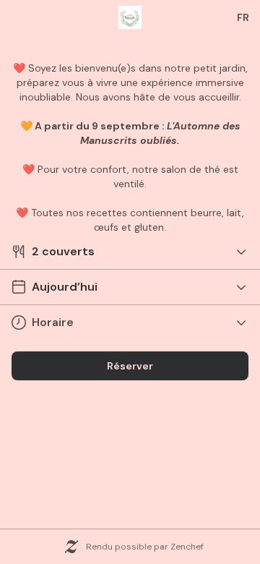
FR (243, 17)
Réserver (130, 365)
